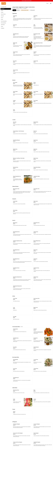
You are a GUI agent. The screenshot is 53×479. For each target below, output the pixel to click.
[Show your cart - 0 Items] (51, 3)
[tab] (14, 10)
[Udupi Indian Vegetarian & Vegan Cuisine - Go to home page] (3, 3)
